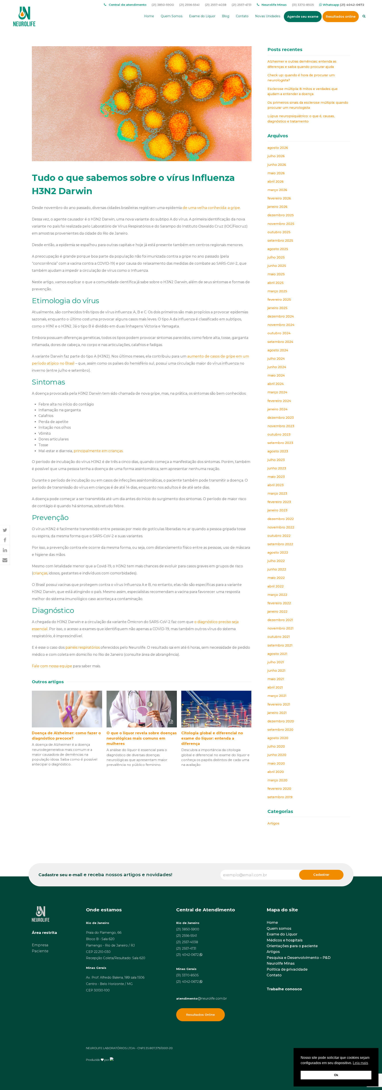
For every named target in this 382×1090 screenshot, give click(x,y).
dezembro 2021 (280, 620)
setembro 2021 (279, 645)
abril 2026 (275, 182)
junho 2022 (276, 569)
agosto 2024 (277, 350)
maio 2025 (276, 274)
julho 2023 (276, 460)
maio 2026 (276, 173)
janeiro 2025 (277, 308)
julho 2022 (276, 561)
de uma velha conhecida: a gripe (211, 208)
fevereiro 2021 (278, 704)
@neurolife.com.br (201, 998)
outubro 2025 (278, 232)
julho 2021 (275, 662)
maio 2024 (276, 375)
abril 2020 (275, 772)
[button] (5, 530)
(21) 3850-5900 (163, 4)
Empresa (40, 945)
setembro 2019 (279, 797)
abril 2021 (275, 687)
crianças (40, 573)
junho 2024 (276, 367)
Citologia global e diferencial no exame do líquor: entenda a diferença (212, 738)
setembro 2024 (280, 342)
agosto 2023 (277, 451)
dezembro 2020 (280, 721)
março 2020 (277, 780)
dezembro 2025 (280, 215)
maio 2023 (276, 477)
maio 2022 (276, 578)
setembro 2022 (280, 544)
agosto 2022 (277, 553)
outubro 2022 (278, 536)
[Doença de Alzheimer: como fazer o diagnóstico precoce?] (67, 709)
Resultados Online (200, 1014)
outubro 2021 (278, 637)
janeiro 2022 (277, 612)
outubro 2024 (278, 333)
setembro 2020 (280, 730)
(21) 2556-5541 (189, 4)
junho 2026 (276, 165)
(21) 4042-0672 (352, 4)
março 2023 (277, 493)
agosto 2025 (277, 249)
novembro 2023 (280, 426)
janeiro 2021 (277, 713)
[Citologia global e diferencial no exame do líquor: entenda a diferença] (216, 709)
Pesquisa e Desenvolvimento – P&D (298, 958)
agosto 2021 (277, 654)
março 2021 (276, 696)
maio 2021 (275, 679)
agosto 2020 (277, 738)
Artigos (273, 823)
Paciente (40, 951)
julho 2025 (276, 257)
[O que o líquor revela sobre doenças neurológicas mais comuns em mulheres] (142, 709)
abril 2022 (275, 586)
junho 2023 (276, 468)
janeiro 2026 (277, 207)
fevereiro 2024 (279, 401)
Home (272, 922)
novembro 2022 (280, 527)
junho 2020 (276, 755)
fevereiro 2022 (279, 603)
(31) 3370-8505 (303, 4)
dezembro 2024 (280, 316)
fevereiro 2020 (279, 789)
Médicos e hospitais (285, 940)
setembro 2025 (280, 241)
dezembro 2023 (280, 418)
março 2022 (277, 595)
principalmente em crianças (98, 451)
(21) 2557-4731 (242, 4)
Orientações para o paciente (292, 946)
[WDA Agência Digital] (111, 1059)
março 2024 (277, 392)
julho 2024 (276, 359)
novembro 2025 (280, 224)
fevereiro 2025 (279, 300)
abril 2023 (275, 485)
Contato (274, 975)
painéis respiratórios (82, 647)
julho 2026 (276, 156)
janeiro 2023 (277, 510)
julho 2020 (276, 746)
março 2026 (277, 190)
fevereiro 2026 (279, 198)
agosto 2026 (277, 148)
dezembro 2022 (280, 519)
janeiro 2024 (277, 409)
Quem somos (279, 928)
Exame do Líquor (282, 934)
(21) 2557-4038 (215, 4)
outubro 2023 (278, 434)
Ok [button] (336, 1075)
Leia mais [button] (360, 1063)
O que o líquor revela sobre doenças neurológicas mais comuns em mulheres (142, 738)
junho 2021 (276, 671)
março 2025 (277, 291)
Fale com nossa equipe (52, 666)
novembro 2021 (280, 628)
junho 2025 (276, 266)
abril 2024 (275, 384)
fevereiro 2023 (279, 502)
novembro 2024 (280, 325)
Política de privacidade (287, 969)
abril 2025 (275, 283)
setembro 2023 (280, 443)
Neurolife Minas (281, 963)
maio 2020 (276, 763)
